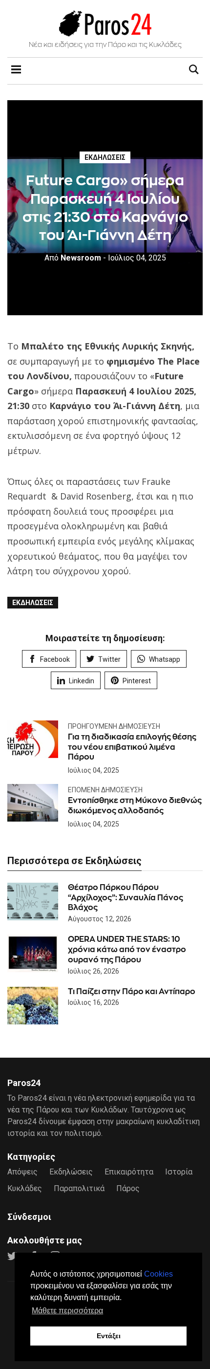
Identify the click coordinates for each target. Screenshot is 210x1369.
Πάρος (128, 1188)
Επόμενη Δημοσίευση (105, 790)
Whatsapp (164, 659)
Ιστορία (178, 1171)
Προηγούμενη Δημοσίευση (114, 726)
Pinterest (137, 681)
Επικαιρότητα (129, 1171)
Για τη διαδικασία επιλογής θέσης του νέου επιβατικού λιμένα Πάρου (132, 747)
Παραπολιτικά (79, 1188)
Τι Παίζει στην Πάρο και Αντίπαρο (131, 991)
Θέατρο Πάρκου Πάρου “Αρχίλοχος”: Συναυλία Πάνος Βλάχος (125, 897)
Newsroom (72, 257)
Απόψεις (22, 1171)
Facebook (55, 659)
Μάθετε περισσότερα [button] (67, 1310)
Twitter (109, 659)
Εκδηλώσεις (105, 157)
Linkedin (81, 681)
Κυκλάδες (24, 1188)
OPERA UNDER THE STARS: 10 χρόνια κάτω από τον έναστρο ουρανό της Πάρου (127, 949)
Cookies (158, 1274)
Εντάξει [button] (109, 1336)
